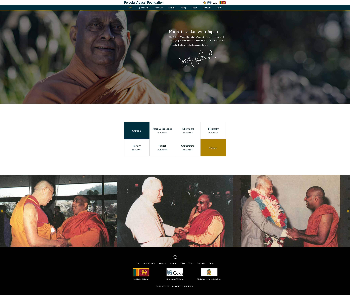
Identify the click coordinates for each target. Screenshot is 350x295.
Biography (172, 8)
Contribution (207, 8)
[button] (2, 211)
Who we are (159, 8)
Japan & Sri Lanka (143, 8)
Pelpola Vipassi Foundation (144, 2)
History (183, 8)
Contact (219, 8)
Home (130, 8)
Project (194, 8)
